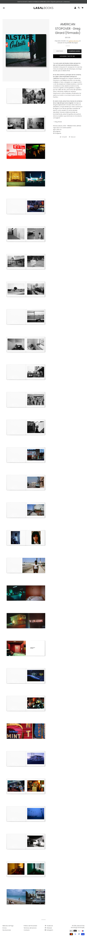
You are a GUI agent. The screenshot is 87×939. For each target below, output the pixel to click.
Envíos (5, 928)
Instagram (49, 930)
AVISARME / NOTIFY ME (67, 56)
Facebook (49, 926)
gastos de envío (74, 41)
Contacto (27, 930)
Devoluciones (7, 930)
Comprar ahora (74, 51)
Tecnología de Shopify (77, 927)
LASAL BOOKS (80, 926)
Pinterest (49, 928)
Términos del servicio (30, 928)
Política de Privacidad (30, 926)
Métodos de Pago (8, 926)
